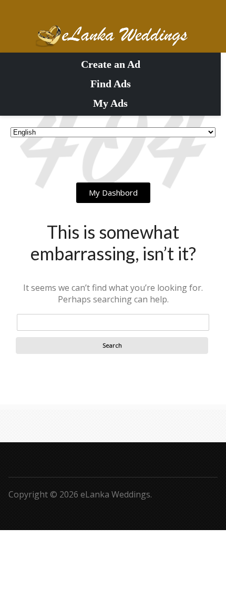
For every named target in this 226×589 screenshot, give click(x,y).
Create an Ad (110, 64)
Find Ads (110, 83)
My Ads (110, 103)
